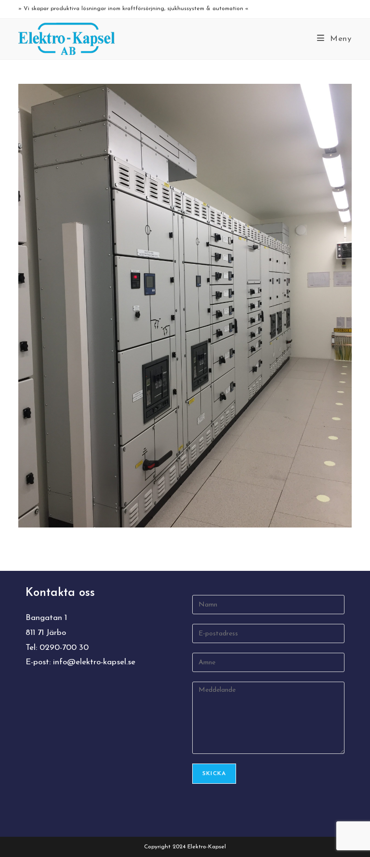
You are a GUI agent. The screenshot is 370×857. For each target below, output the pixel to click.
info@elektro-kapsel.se (94, 662)
